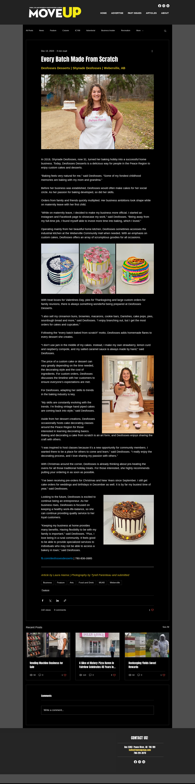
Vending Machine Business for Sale (46, 665)
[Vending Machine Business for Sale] (48, 645)
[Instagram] (163, 5)
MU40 (102, 582)
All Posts (29, 30)
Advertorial (90, 30)
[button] (165, 30)
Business (47, 582)
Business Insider (108, 30)
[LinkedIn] (167, 5)
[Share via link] (65, 600)
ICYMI (77, 30)
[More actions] (152, 51)
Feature (53, 30)
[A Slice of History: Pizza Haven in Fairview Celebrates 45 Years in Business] (98, 645)
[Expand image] (60, 269)
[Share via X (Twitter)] (50, 600)
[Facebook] (159, 5)
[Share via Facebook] (42, 600)
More (138, 30)
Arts (72, 582)
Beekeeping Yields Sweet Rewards (142, 665)
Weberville (115, 582)
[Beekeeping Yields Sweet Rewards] (147, 645)
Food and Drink (86, 582)
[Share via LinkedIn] (57, 600)
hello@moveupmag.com (140, 750)
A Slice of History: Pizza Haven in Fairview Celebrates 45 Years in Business (96, 665)
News (41, 30)
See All (166, 627)
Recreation (125, 30)
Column (65, 30)
